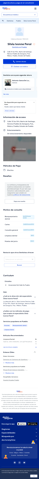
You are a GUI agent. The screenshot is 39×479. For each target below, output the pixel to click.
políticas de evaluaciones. (21, 195)
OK (34, 476)
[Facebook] (14, 462)
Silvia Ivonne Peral (30, 21)
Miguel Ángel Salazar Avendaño (13, 370)
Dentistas (10, 21)
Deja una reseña (19, 201)
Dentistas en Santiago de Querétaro (15, 359)
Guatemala (20, 455)
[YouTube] (24, 462)
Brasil (26, 455)
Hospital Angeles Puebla (11, 380)
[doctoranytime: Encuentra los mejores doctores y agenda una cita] (3, 21)
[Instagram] (19, 462)
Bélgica (16, 452)
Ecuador (13, 455)
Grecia (11, 452)
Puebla (18, 21)
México (21, 452)
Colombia (27, 452)
